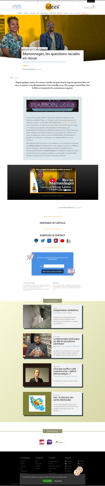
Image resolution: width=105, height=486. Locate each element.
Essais (71, 13)
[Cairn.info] (60, 442)
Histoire (60, 13)
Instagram (69, 471)
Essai (55, 308)
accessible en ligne (67, 122)
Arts (38, 13)
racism (16, 78)
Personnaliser (58, 481)
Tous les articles (65, 1)
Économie (32, 13)
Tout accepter (47, 481)
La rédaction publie (42, 1)
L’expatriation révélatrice (65, 310)
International (44, 13)
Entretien (24, 48)
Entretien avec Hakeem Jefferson (66, 346)
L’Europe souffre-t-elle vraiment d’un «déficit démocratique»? (64, 371)
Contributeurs (52, 468)
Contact (51, 463)
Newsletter (69, 461)
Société (26, 13)
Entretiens (85, 13)
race (13, 78)
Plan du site (52, 473)
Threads (68, 468)
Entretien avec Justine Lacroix (65, 376)
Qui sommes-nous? (54, 1)
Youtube (81, 463)
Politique (19, 13)
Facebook (82, 461)
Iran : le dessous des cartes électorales (63, 398)
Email (41, 266)
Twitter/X (68, 473)
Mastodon (69, 466)
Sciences (65, 13)
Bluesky (69, 463)
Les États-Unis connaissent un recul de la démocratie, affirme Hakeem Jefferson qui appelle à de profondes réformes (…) (66, 353)
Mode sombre (74, 1)
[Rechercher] (93, 6)
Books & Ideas (91, 1)
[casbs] (41, 442)
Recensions (77, 13)
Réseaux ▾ (82, 1)
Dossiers (37, 468)
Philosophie (52, 13)
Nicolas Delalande (30, 69)
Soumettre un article (30, 1)
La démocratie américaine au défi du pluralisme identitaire (66, 341)
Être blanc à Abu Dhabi (62, 312)
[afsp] (49, 442)
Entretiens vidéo (42, 48)
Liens (50, 471)
